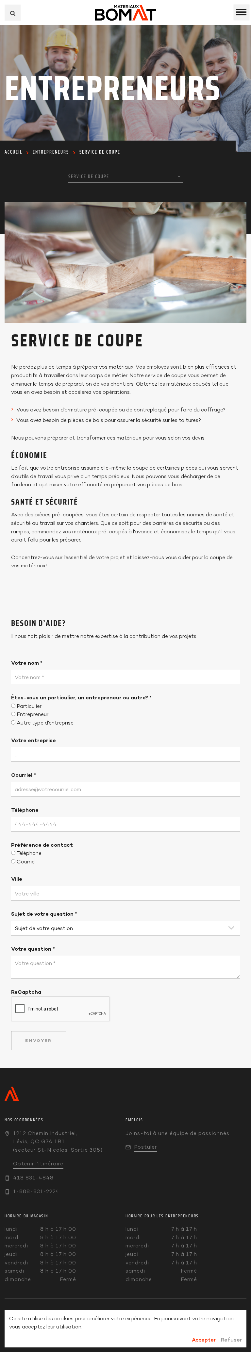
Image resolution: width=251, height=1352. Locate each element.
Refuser (231, 1339)
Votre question (33, 948)
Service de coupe (99, 152)
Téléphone (25, 810)
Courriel (23, 775)
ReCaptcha (26, 992)
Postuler (145, 1147)
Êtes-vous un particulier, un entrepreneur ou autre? (81, 697)
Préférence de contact (42, 845)
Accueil (13, 152)
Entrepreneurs (51, 152)
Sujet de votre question (44, 913)
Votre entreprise (33, 740)
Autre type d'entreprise (45, 723)
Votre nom (26, 662)
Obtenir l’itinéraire (38, 1163)
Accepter (204, 1339)
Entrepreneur (32, 714)
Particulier (29, 706)
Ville (16, 879)
